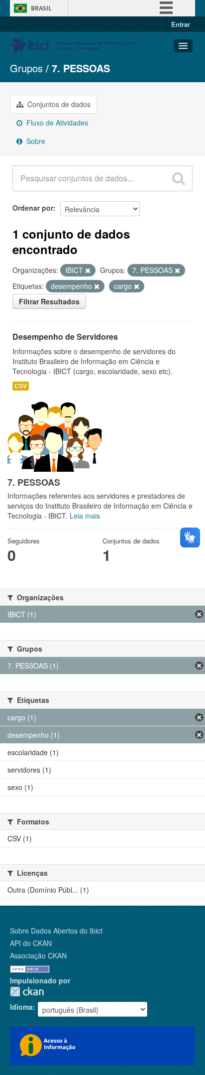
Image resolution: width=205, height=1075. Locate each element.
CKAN (27, 991)
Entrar (180, 24)
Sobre (34, 141)
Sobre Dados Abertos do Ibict (56, 931)
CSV (20, 386)
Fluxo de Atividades (56, 123)
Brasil (41, 8)
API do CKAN (31, 943)
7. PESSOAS (81, 68)
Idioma (21, 1007)
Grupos (26, 68)
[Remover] (88, 270)
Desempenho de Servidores (65, 336)
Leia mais (85, 516)
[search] (178, 178)
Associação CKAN (38, 955)
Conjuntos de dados (58, 104)
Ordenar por (32, 208)
